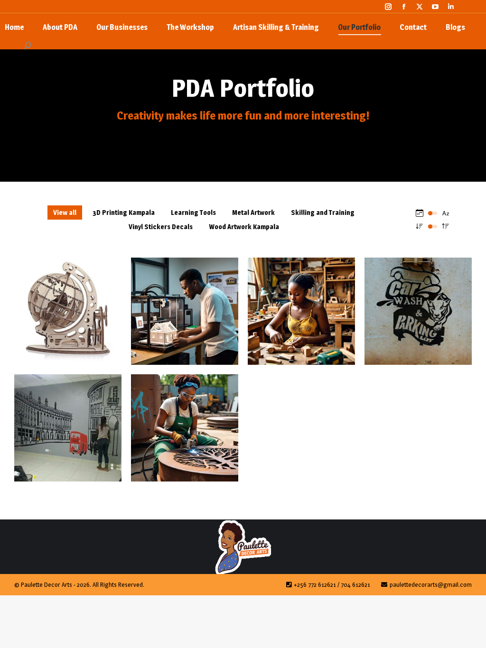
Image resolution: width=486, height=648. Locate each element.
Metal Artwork (253, 212)
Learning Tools (193, 212)
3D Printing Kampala (124, 212)
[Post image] (68, 311)
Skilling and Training (323, 212)
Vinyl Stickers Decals (161, 226)
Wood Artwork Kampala (244, 226)
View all (64, 212)
